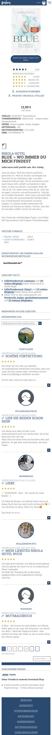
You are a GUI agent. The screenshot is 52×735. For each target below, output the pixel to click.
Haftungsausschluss (26, 727)
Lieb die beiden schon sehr (22, 419)
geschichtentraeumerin (36, 297)
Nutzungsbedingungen (26, 710)
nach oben (40, 658)
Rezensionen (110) (11, 317)
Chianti (27, 289)
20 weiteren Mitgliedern (21, 300)
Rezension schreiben (28, 91)
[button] (41, 2)
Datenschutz (26, 705)
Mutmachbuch (18, 616)
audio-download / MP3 (14, 241)
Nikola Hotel (13, 153)
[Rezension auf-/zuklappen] (48, 385)
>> (37, 648)
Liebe (10, 483)
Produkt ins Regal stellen (28, 95)
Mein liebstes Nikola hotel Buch (22, 552)
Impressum (26, 700)
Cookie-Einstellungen (26, 732)
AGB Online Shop (26, 716)
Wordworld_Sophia (14, 297)
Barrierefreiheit (26, 721)
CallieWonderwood (13, 280)
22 (26, 648)
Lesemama (29, 280)
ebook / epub (11, 236)
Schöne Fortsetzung (23, 356)
